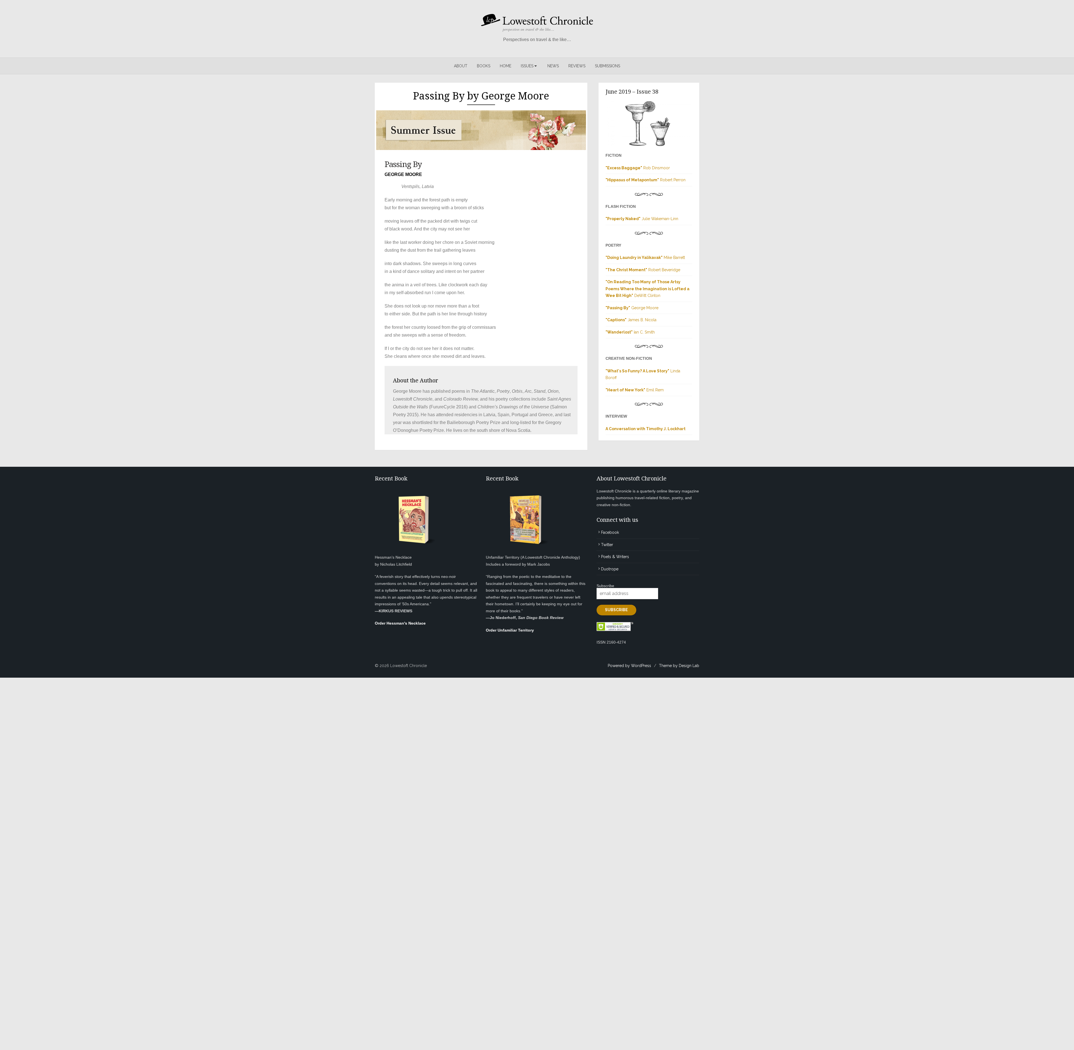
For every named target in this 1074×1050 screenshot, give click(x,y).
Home (505, 66)
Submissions (607, 66)
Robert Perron (646, 180)
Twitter (607, 544)
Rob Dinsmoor (638, 168)
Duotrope (609, 569)
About (460, 66)
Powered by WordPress (629, 665)
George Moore (632, 308)
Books (483, 66)
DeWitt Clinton (647, 289)
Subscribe (605, 586)
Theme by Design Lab (679, 665)
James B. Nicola (631, 320)
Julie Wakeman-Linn (642, 218)
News (553, 66)
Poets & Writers (615, 556)
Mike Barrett (645, 257)
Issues (527, 66)
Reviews (576, 66)
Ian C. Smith (630, 332)
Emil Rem (635, 390)
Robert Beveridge (643, 270)
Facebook (610, 532)
